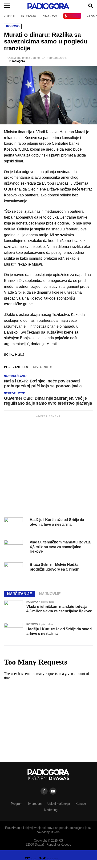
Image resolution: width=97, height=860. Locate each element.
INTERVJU (28, 16)
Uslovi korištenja (58, 803)
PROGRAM (49, 16)
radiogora (18, 61)
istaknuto (43, 367)
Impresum (35, 803)
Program (16, 803)
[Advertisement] (48, 467)
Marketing (50, 810)
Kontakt (81, 803)
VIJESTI (9, 16)
